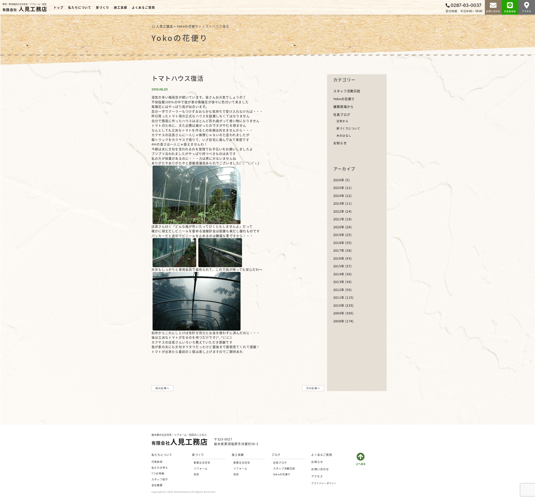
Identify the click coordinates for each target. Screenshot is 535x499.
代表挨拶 (157, 461)
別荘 (196, 474)
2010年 (343, 305)
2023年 (342, 203)
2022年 (342, 211)
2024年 (342, 195)
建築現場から (343, 106)
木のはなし (343, 135)
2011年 (343, 297)
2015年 (342, 266)
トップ (58, 7)
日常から (342, 121)
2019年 (342, 234)
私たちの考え (160, 467)
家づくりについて (348, 128)
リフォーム (201, 468)
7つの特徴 (158, 473)
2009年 (343, 313)
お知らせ (340, 143)
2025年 (342, 187)
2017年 (342, 250)
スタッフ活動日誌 (346, 91)
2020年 (342, 227)
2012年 (342, 289)
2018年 (342, 242)
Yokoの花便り (344, 99)
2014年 (342, 274)
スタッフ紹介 (160, 479)
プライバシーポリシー (324, 483)
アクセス (317, 476)
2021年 (342, 219)
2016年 (342, 258)
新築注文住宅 (202, 462)
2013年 (342, 281)
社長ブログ (341, 114)
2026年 (341, 180)
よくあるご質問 (143, 7)
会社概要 (157, 485)
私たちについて (79, 7)
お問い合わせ (320, 469)
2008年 (343, 321)
